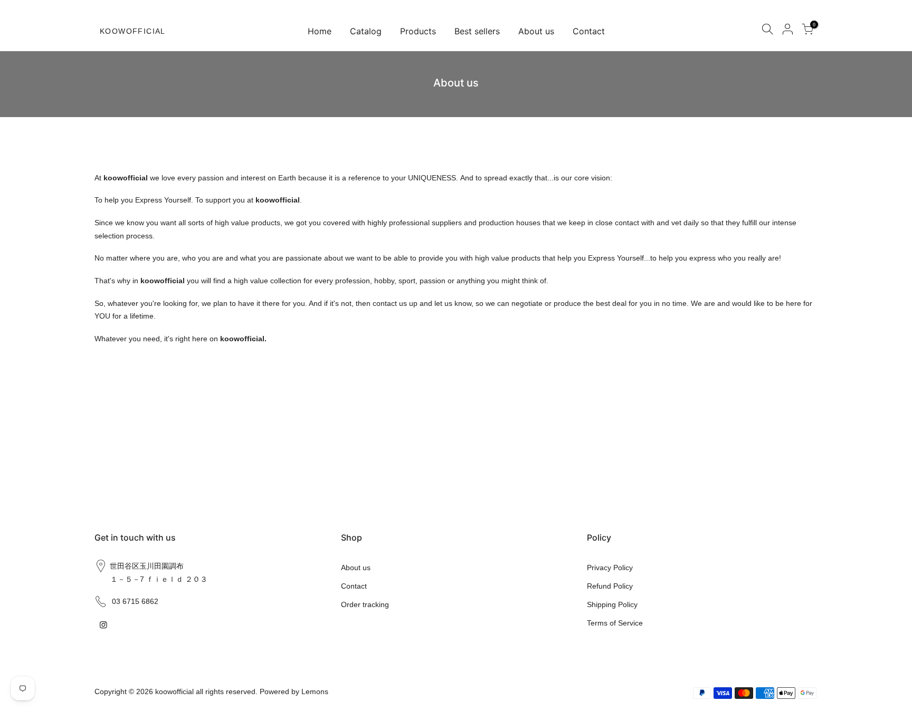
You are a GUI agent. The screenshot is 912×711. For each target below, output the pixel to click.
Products (418, 31)
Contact (589, 31)
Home (319, 31)
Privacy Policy (610, 567)
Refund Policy (610, 586)
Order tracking (365, 604)
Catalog (366, 31)
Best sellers (477, 31)
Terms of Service (615, 623)
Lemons (314, 691)
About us (536, 31)
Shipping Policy (612, 604)
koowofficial (133, 31)
